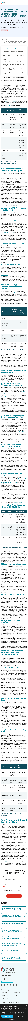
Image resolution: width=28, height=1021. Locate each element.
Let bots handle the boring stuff (9, 482)
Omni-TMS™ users (5, 396)
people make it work (18, 502)
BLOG (7, 39)
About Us (17, 992)
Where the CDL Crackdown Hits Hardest (13, 55)
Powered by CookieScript (14, 1019)
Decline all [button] (20, 1016)
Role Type (4, 884)
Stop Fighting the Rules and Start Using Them (12, 72)
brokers (14, 101)
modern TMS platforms (7, 421)
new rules (7, 105)
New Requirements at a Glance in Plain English (12, 52)
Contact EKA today (6, 861)
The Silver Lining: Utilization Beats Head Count (13, 58)
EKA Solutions (14, 493)
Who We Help (5, 990)
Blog (15, 995)
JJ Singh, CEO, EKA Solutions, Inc (9, 27)
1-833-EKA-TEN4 (6, 976)
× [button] (26, 1005)
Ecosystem (4, 992)
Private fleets (4, 275)
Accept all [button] (7, 1016)
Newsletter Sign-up (14, 896)
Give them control (22, 478)
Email (3, 876)
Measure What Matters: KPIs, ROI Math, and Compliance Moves (13, 69)
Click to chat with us (7, 982)
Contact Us (4, 995)
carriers (7, 101)
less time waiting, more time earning (13, 392)
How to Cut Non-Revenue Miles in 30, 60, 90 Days (13, 65)
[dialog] (14, 1012)
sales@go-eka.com (6, 979)
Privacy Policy (5, 998)
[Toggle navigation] (25, 3)
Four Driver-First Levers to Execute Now (13, 61)
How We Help (18, 990)
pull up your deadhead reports (15, 292)
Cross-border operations (7, 232)
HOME (2, 39)
